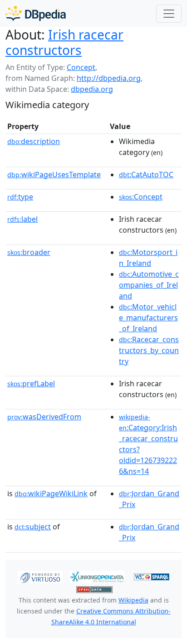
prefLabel (31, 384)
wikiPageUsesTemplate (54, 174)
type (20, 197)
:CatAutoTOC (146, 174)
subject (33, 527)
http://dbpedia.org (109, 78)
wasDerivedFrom (44, 417)
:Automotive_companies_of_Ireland (149, 285)
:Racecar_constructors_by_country (149, 350)
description (33, 141)
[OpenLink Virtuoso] (40, 576)
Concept (81, 67)
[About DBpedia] (35, 13)
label (22, 219)
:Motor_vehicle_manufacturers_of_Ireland (148, 318)
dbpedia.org (92, 89)
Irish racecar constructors (64, 42)
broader (28, 252)
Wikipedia (133, 600)
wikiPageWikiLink (51, 493)
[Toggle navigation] (169, 14)
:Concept (140, 197)
